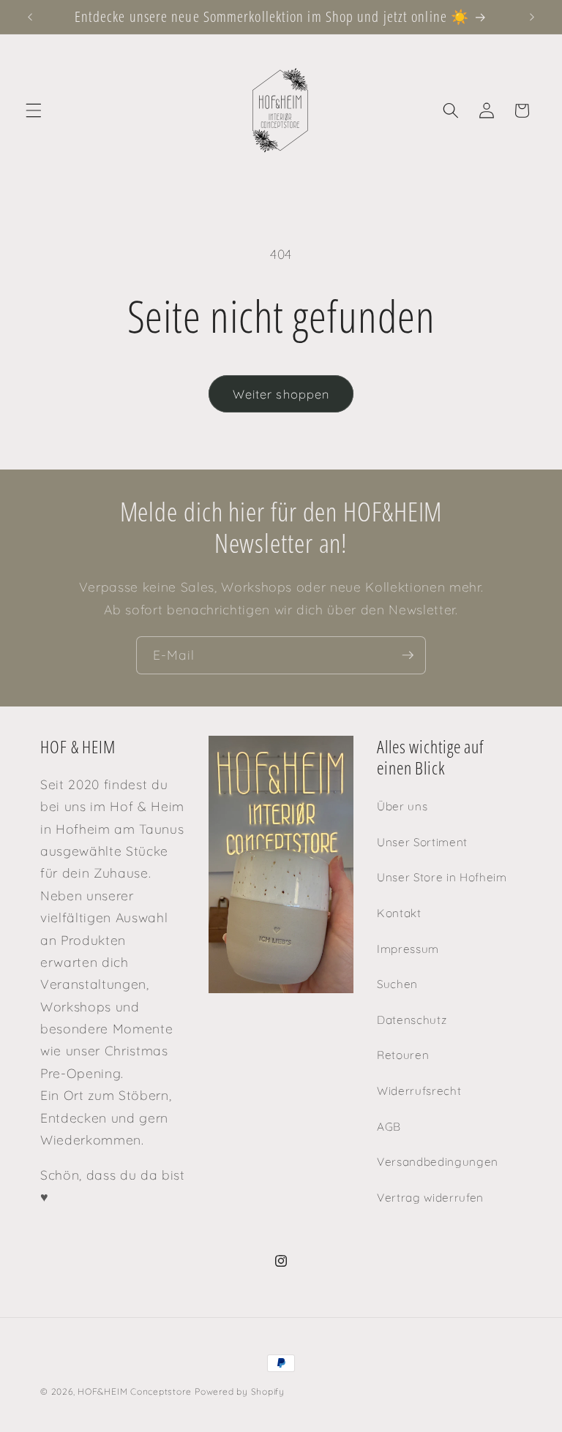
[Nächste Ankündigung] (532, 17)
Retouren (403, 1055)
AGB (389, 1127)
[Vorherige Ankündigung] (30, 17)
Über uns (402, 806)
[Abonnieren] (407, 655)
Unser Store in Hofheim (442, 877)
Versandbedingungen (437, 1162)
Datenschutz (411, 1020)
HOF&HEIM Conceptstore (134, 1391)
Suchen (397, 984)
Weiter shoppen (281, 394)
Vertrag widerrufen (430, 1198)
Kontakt (399, 913)
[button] (33, 110)
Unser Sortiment (422, 842)
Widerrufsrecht (419, 1091)
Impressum (408, 949)
